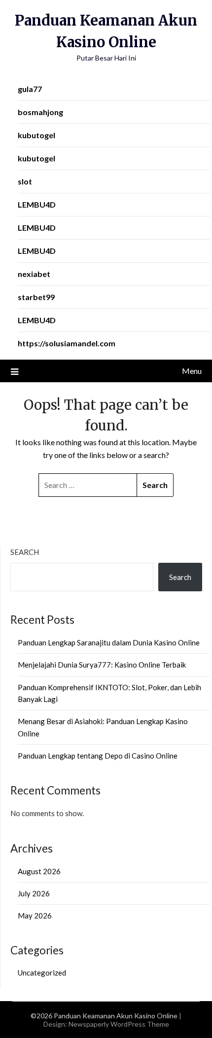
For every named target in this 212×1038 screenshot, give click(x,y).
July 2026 (34, 893)
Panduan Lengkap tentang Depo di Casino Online (97, 755)
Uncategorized (42, 972)
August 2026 (39, 871)
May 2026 (35, 915)
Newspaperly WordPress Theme (119, 1024)
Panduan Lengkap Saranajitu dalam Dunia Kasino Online (109, 642)
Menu (192, 370)
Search (24, 552)
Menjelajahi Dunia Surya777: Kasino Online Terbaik (102, 664)
